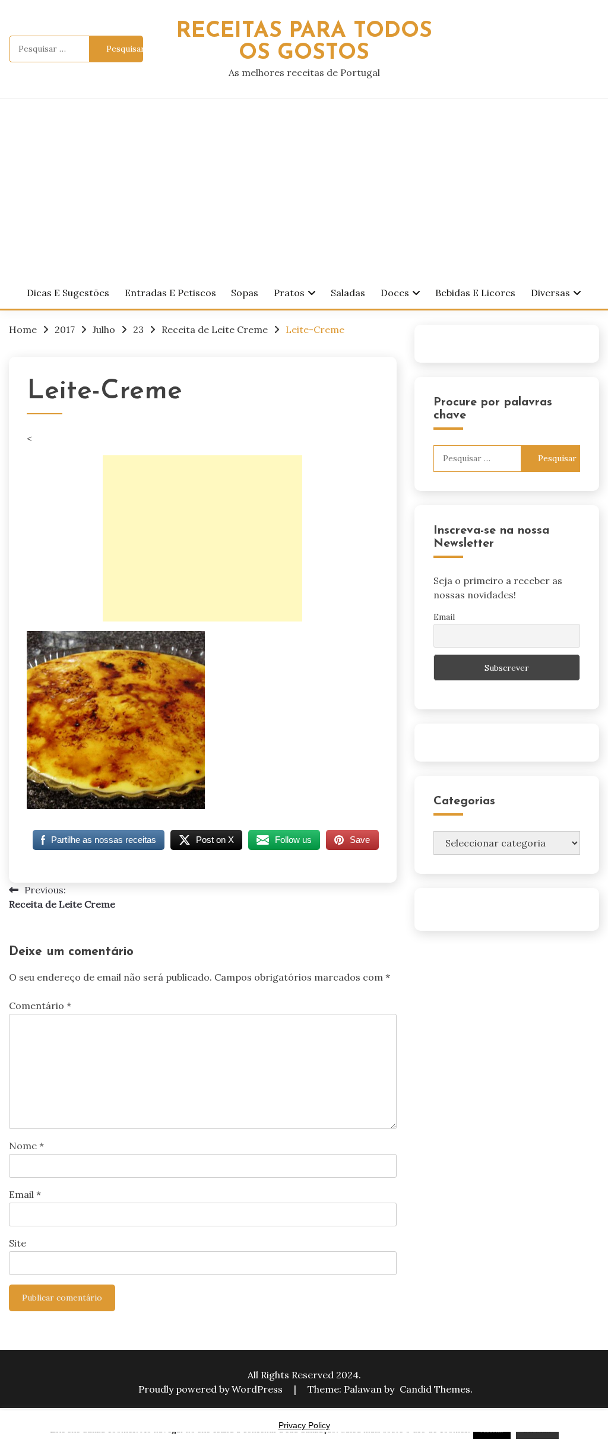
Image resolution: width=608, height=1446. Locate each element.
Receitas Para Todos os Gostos (304, 42)
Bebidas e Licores (475, 293)
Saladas (348, 293)
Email (25, 1194)
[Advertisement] (304, 187)
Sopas (244, 293)
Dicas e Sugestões (68, 293)
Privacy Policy (304, 1425)
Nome (26, 1146)
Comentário (40, 1005)
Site (17, 1243)
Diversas (550, 293)
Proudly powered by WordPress (211, 1389)
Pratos (289, 293)
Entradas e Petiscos (170, 293)
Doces (395, 293)
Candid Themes (435, 1389)
